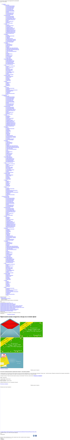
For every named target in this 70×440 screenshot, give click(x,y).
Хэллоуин (7, 54)
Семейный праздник (9, 38)
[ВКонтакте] (34, 436)
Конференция (8, 82)
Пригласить (8, 274)
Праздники (6, 42)
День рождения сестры (10, 13)
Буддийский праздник (9, 62)
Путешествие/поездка (9, 90)
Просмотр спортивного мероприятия (12, 291)
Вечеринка (6, 34)
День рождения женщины (10, 5)
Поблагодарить (8, 175)
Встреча (7, 180)
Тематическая (8, 131)
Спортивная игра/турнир (10, 35)
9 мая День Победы (9, 53)
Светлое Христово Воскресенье (11, 51)
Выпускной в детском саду (10, 19)
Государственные (9, 56)
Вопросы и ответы (13, 431)
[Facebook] (36, 436)
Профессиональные (9, 55)
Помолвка (7, 24)
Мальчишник (8, 116)
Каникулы (7, 22)
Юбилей (7, 11)
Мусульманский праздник (10, 63)
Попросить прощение (9, 76)
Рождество (8, 46)
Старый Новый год (9, 44)
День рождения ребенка (10, 7)
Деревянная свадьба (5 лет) (10, 28)
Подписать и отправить (4, 368)
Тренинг (7, 182)
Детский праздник (7, 15)
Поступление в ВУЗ (9, 70)
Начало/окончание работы (10, 93)
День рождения (6, 197)
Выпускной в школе (9, 69)
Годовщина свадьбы (9, 27)
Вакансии (30, 431)
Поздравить (8, 78)
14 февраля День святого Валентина (12, 47)
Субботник (8, 37)
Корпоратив (8, 36)
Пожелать (7, 176)
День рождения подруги (10, 12)
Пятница (7, 87)
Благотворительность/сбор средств (11, 190)
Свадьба (5, 23)
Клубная (7, 232)
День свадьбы (8, 26)
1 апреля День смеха (9, 50)
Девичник (7, 115)
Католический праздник (10, 61)
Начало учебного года (9, 21)
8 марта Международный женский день (12, 49)
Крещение (7, 144)
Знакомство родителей (9, 25)
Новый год (8, 43)
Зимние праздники (9, 45)
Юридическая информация (20, 431)
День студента (8, 57)
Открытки (4, 4)
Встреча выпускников (9, 41)
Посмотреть (9, 314)
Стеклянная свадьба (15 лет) (10, 29)
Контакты (8, 431)
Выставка (7, 84)
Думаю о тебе (8, 80)
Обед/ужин (8, 238)
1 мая (7, 52)
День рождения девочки (10, 10)
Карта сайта (34, 431)
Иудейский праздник (9, 64)
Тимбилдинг (8, 85)
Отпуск (7, 94)
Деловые (5, 81)
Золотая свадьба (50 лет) (10, 33)
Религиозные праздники (8, 156)
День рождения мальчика (10, 17)
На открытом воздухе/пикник (11, 39)
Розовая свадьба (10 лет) (10, 121)
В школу (7, 20)
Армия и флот (8, 58)
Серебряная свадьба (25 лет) (10, 31)
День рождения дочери (10, 8)
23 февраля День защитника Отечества (12, 48)
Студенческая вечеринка (10, 138)
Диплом (7, 73)
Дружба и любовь (7, 75)
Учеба (5, 162)
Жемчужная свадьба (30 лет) (10, 32)
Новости (5, 431)
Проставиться (8, 91)
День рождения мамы (9, 14)
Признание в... (8, 79)
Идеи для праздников (5, 196)
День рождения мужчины (10, 6)
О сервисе (2, 431)
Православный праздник (10, 60)
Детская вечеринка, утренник (11, 18)
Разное (5, 86)
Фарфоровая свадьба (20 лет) (10, 30)
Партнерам (27, 431)
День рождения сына (9, 9)
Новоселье (8, 189)
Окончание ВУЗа (9, 72)
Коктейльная (8, 132)
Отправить (13, 314)
